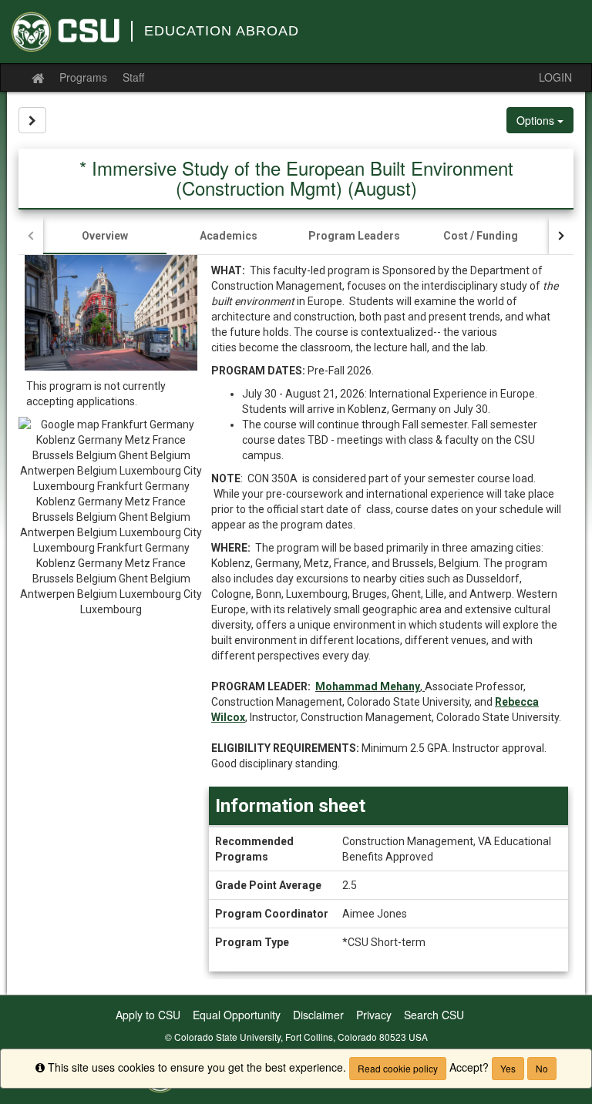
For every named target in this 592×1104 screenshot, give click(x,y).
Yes (508, 1068)
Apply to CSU (148, 1014)
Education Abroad (221, 31)
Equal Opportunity (237, 1014)
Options (536, 120)
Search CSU (434, 1014)
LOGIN (555, 77)
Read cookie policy (398, 1068)
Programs (83, 77)
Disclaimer (318, 1014)
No (542, 1068)
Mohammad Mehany (367, 686)
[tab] (104, 235)
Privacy (374, 1014)
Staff (133, 77)
